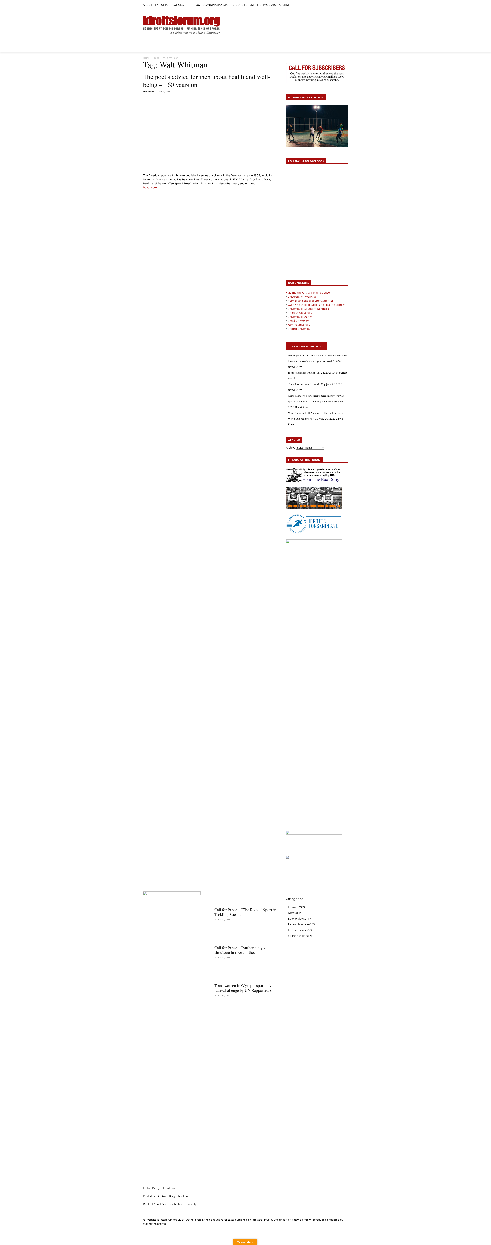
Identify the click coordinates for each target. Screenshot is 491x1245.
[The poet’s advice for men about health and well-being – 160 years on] (210, 134)
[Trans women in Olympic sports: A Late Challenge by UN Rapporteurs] (245, 974)
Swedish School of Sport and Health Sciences (316, 304)
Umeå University (298, 321)
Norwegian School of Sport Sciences (311, 300)
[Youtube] (346, 5)
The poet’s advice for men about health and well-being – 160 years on (206, 80)
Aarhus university (299, 325)
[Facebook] (328, 5)
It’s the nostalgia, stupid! (301, 372)
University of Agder (300, 317)
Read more (150, 187)
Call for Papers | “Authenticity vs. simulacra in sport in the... (241, 950)
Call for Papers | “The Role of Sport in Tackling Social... (245, 912)
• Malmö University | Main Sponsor (308, 292)
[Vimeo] (341, 5)
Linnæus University (300, 313)
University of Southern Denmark (308, 308)
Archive (290, 447)
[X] (337, 5)
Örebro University (299, 329)
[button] (294, 5)
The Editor (148, 91)
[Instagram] (332, 5)
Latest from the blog (306, 346)
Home (146, 57)
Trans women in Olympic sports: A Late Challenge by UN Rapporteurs (243, 988)
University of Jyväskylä (302, 296)
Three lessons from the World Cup (306, 384)
